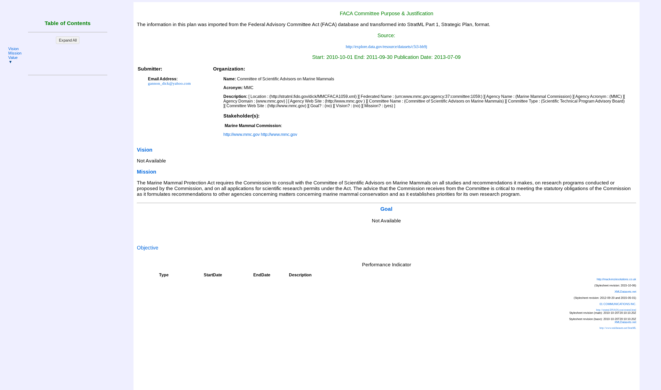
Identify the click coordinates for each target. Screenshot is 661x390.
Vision (13, 48)
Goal (386, 209)
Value (13, 57)
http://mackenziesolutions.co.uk (616, 279)
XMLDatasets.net (625, 291)
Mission (14, 53)
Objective (147, 248)
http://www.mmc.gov (241, 134)
